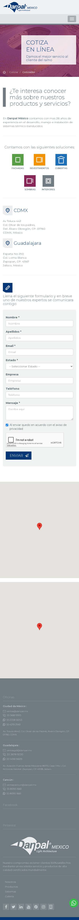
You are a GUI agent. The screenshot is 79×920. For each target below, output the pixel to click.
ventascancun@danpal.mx (21, 784)
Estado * (12, 360)
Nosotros (10, 881)
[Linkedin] (21, 907)
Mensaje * (13, 403)
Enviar (17, 455)
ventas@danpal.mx (17, 711)
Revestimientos (39, 168)
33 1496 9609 (14, 758)
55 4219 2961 (13, 724)
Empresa (12, 374)
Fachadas (18, 168)
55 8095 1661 (14, 788)
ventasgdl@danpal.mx (19, 750)
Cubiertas (61, 168)
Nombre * (12, 317)
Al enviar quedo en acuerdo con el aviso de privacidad (38, 427)
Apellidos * (13, 331)
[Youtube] (28, 907)
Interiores (48, 189)
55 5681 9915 (14, 715)
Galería (9, 896)
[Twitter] (13, 907)
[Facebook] (6, 907)
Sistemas (10, 891)
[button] (39, 526)
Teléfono (12, 388)
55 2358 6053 (14, 719)
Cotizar (13, 72)
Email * (10, 346)
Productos (11, 886)
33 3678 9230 (15, 754)
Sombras (30, 189)
